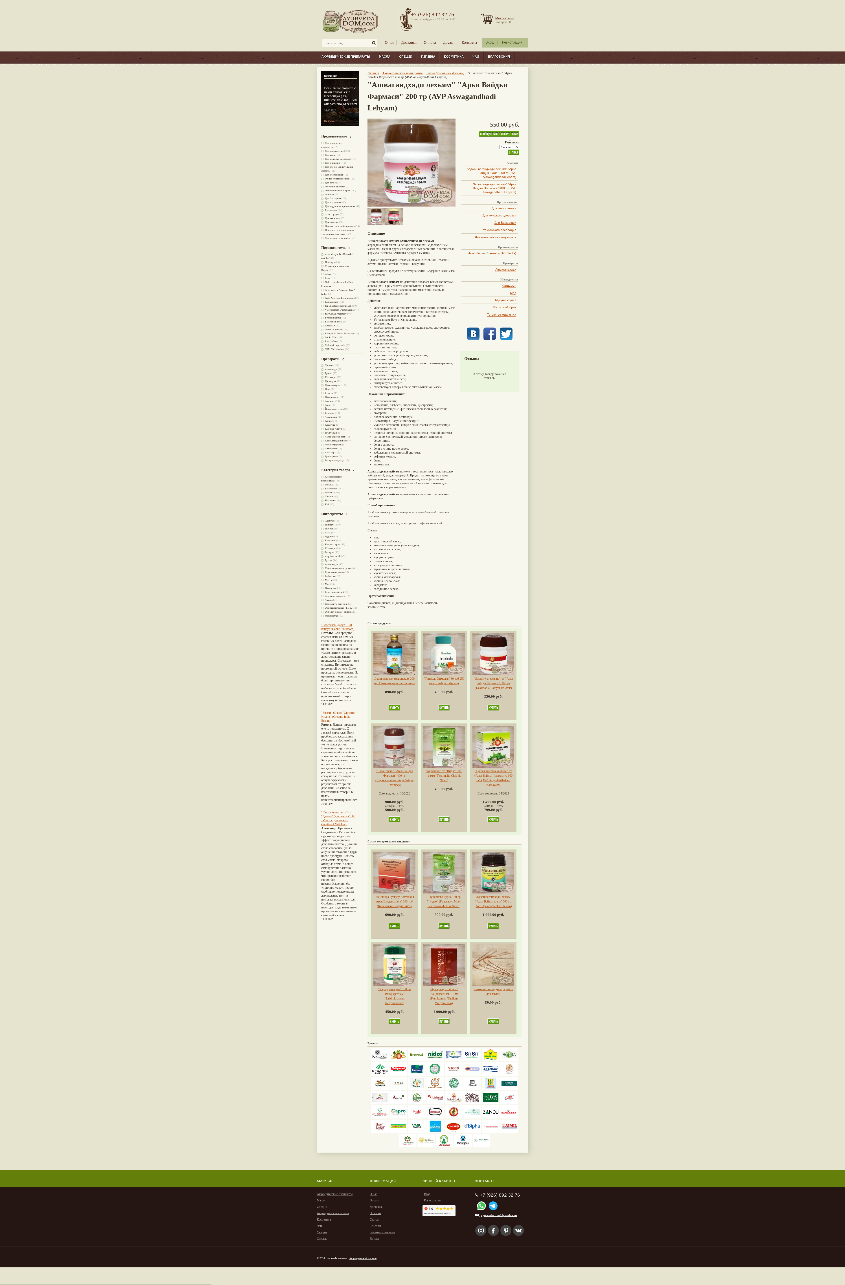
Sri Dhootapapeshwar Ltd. (338, 305)
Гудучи (329, 393)
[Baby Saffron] (380, 1131)
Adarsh (328, 274)
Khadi (328, 278)
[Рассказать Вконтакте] (473, 339)
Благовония (499, 56)
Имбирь (329, 528)
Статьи (374, 1219)
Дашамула (330, 381)
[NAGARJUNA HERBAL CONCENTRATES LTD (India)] (491, 1060)
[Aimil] (509, 1131)
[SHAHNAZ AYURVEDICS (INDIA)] (472, 1117)
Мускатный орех (504, 307)
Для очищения (333, 162)
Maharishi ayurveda (335, 345)
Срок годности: (389, 793)
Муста (328, 580)
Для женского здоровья (337, 158)
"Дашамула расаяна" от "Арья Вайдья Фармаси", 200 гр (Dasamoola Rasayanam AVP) (493, 683)
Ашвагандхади (505, 269)
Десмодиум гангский (336, 603)
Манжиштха (331, 615)
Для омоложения (504, 208)
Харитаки (330, 520)
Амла (328, 405)
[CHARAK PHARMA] (472, 1089)
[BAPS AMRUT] (380, 1103)
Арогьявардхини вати (337, 440)
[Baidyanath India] (398, 1074)
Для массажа (331, 222)
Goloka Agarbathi (334, 329)
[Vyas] (454, 1117)
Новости (375, 1213)
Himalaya (330, 262)
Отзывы (322, 1238)
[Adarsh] (398, 1103)
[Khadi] (435, 1089)
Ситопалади (331, 448)
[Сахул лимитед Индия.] (509, 1074)
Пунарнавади (332, 397)
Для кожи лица (332, 218)
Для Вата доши (505, 222)
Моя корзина (504, 18)
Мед (513, 293)
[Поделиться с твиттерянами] (506, 339)
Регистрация (512, 42)
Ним (327, 389)
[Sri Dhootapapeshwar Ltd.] (454, 1060)
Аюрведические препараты (345, 56)
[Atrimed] (435, 1103)
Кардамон (509, 285)
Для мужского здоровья (499, 215)
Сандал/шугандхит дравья (339, 568)
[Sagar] (444, 1146)
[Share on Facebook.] (489, 339)
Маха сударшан (333, 444)
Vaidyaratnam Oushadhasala (339, 309)
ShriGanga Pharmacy (336, 313)
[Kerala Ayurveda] (426, 1146)
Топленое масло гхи (501, 314)
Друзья (449, 42)
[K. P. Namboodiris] (435, 1074)
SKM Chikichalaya (334, 349)
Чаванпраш (331, 417)
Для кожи (330, 155)
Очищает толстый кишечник (340, 226)
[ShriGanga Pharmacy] (509, 1103)
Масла (384, 56)
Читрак (328, 600)
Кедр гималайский (334, 592)
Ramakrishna (332, 301)
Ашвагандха (331, 564)
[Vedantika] (509, 1060)
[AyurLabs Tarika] (398, 1089)
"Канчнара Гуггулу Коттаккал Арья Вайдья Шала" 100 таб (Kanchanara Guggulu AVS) (394, 901)
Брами (328, 373)
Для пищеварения (334, 151)
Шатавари (330, 377)
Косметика (454, 56)
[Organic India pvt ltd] (380, 1074)
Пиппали (329, 524)
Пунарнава (330, 588)
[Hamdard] (435, 1117)
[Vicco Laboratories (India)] (454, 1074)
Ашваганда (331, 369)
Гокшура (329, 552)
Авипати (330, 420)
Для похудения (333, 202)
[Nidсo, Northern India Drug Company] (435, 1060)
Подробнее (330, 121)
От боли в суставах (335, 186)
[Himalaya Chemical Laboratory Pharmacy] (509, 1117)
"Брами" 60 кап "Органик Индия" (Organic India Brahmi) (338, 716)
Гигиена (428, 56)
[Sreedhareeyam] (481, 1146)
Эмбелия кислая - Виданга (339, 611)
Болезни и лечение (382, 1232)
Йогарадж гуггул (334, 409)
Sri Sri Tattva (331, 337)
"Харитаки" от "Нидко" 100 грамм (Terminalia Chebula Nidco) (444, 775)
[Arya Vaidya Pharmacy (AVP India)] (398, 1060)
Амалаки (330, 401)
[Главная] (350, 21)
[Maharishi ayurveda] (407, 1146)
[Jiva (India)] (491, 1103)
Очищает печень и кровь (338, 190)
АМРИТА (330, 325)
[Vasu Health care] (417, 1131)
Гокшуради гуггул (335, 460)
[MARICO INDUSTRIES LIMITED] (417, 1074)
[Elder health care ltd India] (380, 1089)
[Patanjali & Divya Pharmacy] (454, 1103)
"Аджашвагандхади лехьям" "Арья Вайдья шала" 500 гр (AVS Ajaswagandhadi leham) (491, 173)
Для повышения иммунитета (495, 237)
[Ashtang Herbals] (417, 1103)
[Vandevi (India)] (491, 1089)
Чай (475, 56)
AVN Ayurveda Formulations (340, 298)
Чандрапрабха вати (335, 436)
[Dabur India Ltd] (417, 1089)
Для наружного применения (340, 206)
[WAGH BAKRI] (454, 1131)
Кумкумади (331, 432)
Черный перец (332, 544)
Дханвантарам (333, 385)
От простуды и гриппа (337, 178)
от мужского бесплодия (499, 230)
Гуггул (328, 560)
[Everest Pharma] (417, 1060)
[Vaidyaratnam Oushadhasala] (454, 1089)
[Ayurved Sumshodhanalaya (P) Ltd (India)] (435, 1131)
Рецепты (375, 1226)
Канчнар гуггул (333, 428)
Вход (489, 42)
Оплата (430, 42)
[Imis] (417, 1117)
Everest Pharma (333, 317)
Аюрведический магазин (363, 1258)
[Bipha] (472, 1131)
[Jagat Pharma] (472, 1074)
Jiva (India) (331, 341)
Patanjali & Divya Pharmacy (339, 333)
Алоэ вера (330, 452)
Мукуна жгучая (505, 300)
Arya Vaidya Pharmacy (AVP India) (492, 253)
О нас (389, 42)
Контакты (469, 42)
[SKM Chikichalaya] (491, 1131)
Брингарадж (331, 456)
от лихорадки (332, 214)
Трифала (329, 365)
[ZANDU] (491, 1117)
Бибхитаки (330, 576)
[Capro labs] (398, 1117)
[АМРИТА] (472, 1103)
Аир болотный (332, 556)
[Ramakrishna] (463, 1146)
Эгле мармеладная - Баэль (338, 607)
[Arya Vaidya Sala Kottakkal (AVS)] (380, 1060)
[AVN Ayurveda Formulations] (380, 1117)
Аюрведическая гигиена (333, 1213)
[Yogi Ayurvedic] (398, 1131)
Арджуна (330, 424)
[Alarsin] (491, 1074)
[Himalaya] (509, 1089)
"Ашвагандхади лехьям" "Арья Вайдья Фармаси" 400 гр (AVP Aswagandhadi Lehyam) (494, 188)
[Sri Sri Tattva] (472, 1060)
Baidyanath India (333, 321)
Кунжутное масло (334, 572)
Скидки (322, 1232)
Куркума (330, 413)
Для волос (330, 182)
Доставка (409, 42)
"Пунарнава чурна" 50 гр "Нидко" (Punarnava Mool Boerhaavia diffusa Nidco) (444, 901)
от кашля (329, 194)
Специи (405, 56)
